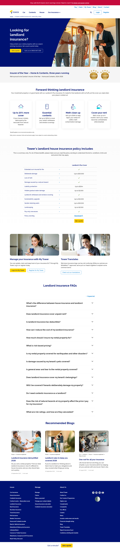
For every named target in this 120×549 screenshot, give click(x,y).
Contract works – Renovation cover (20, 501)
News (61, 515)
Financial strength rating (67, 521)
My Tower (87, 7)
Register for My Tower (36, 270)
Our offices (63, 509)
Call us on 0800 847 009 (32, 51)
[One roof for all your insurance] (94, 452)
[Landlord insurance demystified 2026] (26, 452)
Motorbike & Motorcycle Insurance (20, 527)
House (42, 12)
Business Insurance (15, 509)
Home (11, 16)
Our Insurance (53, 12)
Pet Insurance (14, 515)
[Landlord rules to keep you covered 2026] (60, 452)
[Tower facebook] (93, 493)
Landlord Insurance (15, 504)
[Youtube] (102, 493)
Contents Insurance (15, 498)
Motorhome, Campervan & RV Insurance (21, 535)
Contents (32, 12)
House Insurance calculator (43, 504)
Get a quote (15, 51)
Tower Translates (65, 527)
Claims (37, 495)
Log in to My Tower (18, 270)
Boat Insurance (14, 507)
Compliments (64, 504)
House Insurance (15, 495)
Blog (94, 7)
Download (77, 216)
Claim (81, 7)
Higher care (63, 501)
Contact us (63, 495)
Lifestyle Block (14, 530)
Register (106, 12)
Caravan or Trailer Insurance (18, 533)
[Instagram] (96, 493)
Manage (37, 492)
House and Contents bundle (18, 521)
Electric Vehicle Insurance (17, 524)
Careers (62, 512)
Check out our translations (71, 272)
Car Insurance (14, 492)
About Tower (63, 492)
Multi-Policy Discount (16, 538)
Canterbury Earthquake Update (69, 533)
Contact (106, 7)
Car (24, 12)
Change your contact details (43, 501)
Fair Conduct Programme (67, 498)
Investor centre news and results (69, 518)
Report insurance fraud (66, 530)
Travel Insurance (15, 512)
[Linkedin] (99, 493)
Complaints (63, 507)
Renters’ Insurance (15, 518)
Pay (75, 7)
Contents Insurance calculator (43, 507)
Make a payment (40, 498)
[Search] (91, 12)
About (100, 7)
